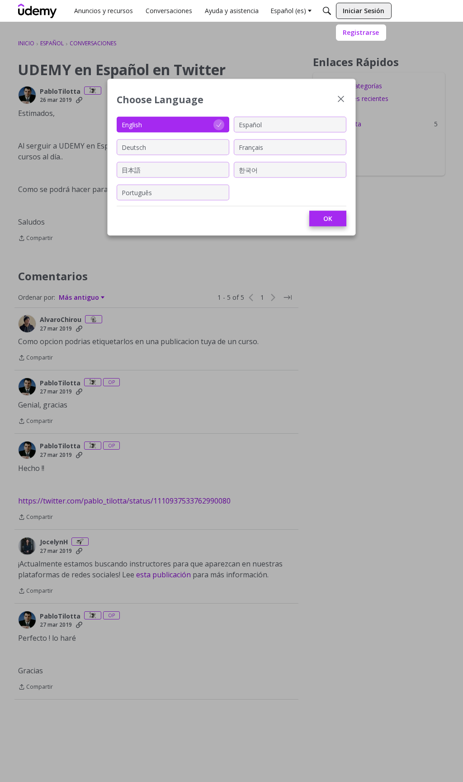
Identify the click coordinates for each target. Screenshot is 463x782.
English (132, 124)
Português (137, 192)
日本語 (131, 169)
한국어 (248, 169)
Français (251, 147)
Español (250, 124)
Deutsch (134, 147)
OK (327, 218)
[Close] (340, 100)
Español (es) (288, 10)
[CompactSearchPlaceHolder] (327, 11)
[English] (37, 11)
